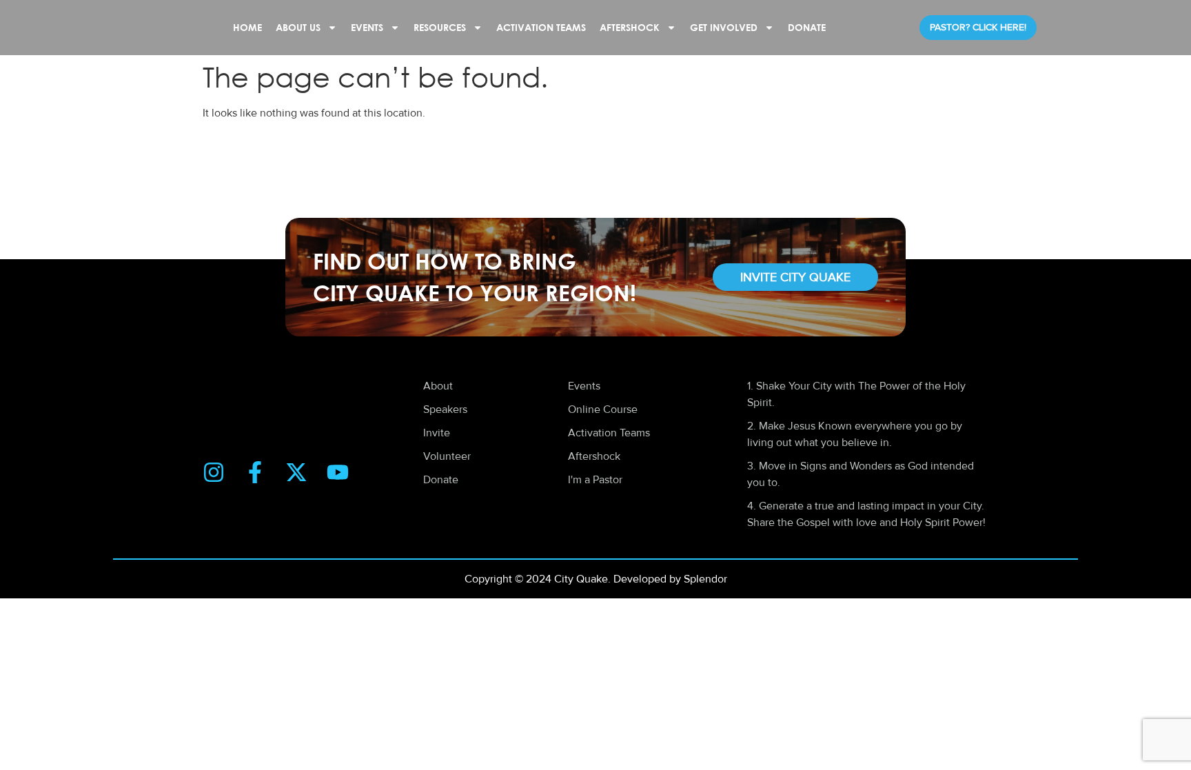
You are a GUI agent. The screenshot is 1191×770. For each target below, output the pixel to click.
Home (247, 27)
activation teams (541, 27)
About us (298, 27)
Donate (807, 27)
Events (367, 27)
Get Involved (723, 27)
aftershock (630, 27)
